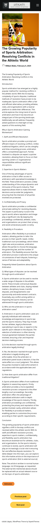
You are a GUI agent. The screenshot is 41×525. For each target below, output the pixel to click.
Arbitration (8, 484)
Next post (20, 505)
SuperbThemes (34, 521)
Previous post (20, 496)
